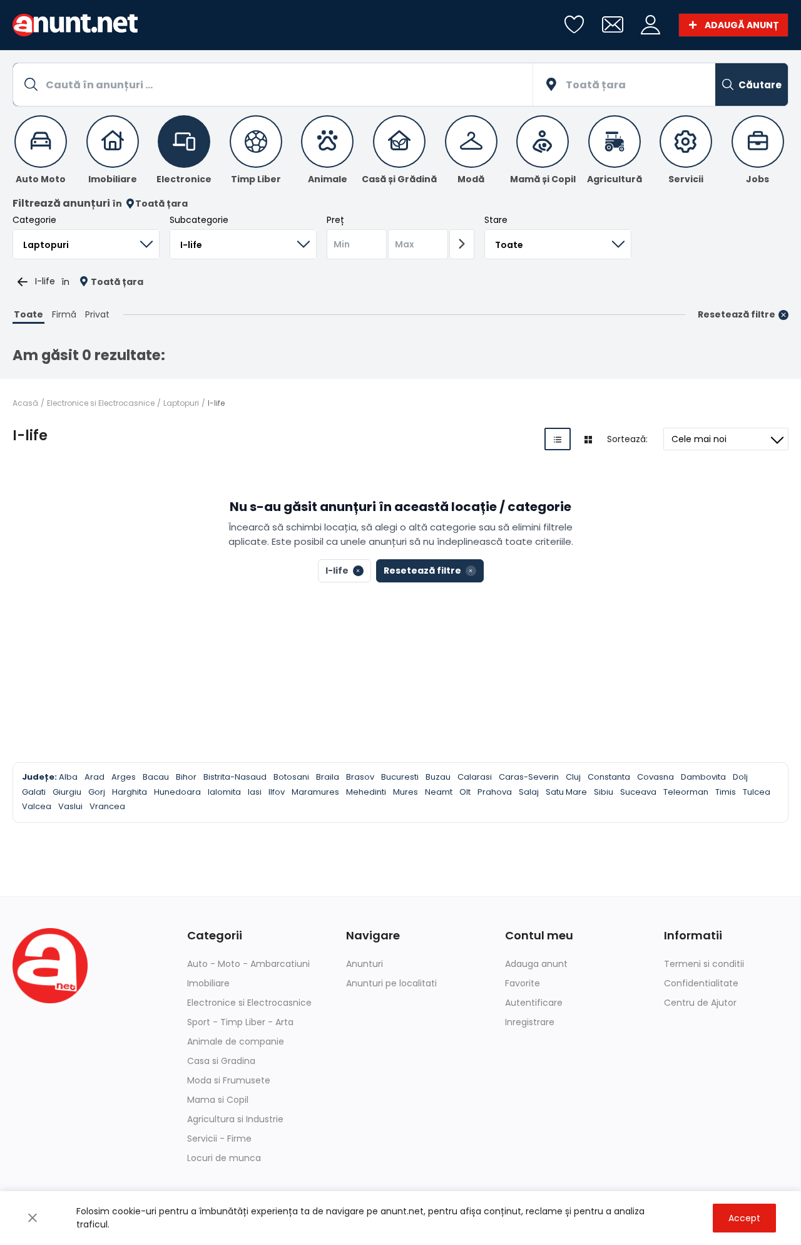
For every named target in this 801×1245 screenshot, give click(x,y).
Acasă (25, 403)
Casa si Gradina (221, 1061)
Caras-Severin (529, 777)
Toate (28, 314)
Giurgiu (67, 792)
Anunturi (364, 964)
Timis (725, 792)
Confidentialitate (701, 983)
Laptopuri (181, 403)
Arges (123, 777)
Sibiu (603, 792)
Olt (465, 792)
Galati (34, 792)
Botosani (291, 777)
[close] (32, 1218)
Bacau (156, 777)
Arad (94, 777)
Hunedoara (177, 792)
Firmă (64, 314)
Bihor (186, 777)
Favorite (522, 983)
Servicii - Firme (219, 1138)
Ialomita (224, 792)
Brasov (360, 777)
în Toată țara (150, 204)
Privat (97, 314)
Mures (405, 792)
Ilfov (276, 792)
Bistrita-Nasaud (235, 777)
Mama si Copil (217, 1099)
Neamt (438, 792)
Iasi (255, 792)
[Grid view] (588, 439)
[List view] (557, 439)
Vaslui (70, 806)
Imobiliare (208, 983)
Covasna (655, 777)
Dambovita (703, 777)
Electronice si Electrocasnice (101, 403)
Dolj (740, 777)
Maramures (315, 792)
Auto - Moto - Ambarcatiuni (248, 964)
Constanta (609, 777)
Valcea (36, 806)
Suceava (638, 792)
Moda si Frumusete (228, 1080)
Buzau (438, 777)
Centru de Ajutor (700, 1002)
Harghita (129, 792)
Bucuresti (400, 777)
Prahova (494, 792)
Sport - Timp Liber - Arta (240, 1022)
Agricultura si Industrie (235, 1119)
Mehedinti (366, 792)
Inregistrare (529, 1022)
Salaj (529, 792)
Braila (327, 777)
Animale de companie (235, 1041)
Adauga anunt (536, 964)
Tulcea (756, 792)
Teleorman (685, 792)
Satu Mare (566, 792)
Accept (744, 1218)
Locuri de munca (224, 1158)
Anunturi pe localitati (391, 983)
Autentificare (534, 1002)
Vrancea (107, 806)
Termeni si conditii (704, 964)
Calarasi (474, 777)
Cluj (573, 777)
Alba (68, 777)
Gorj (96, 792)
